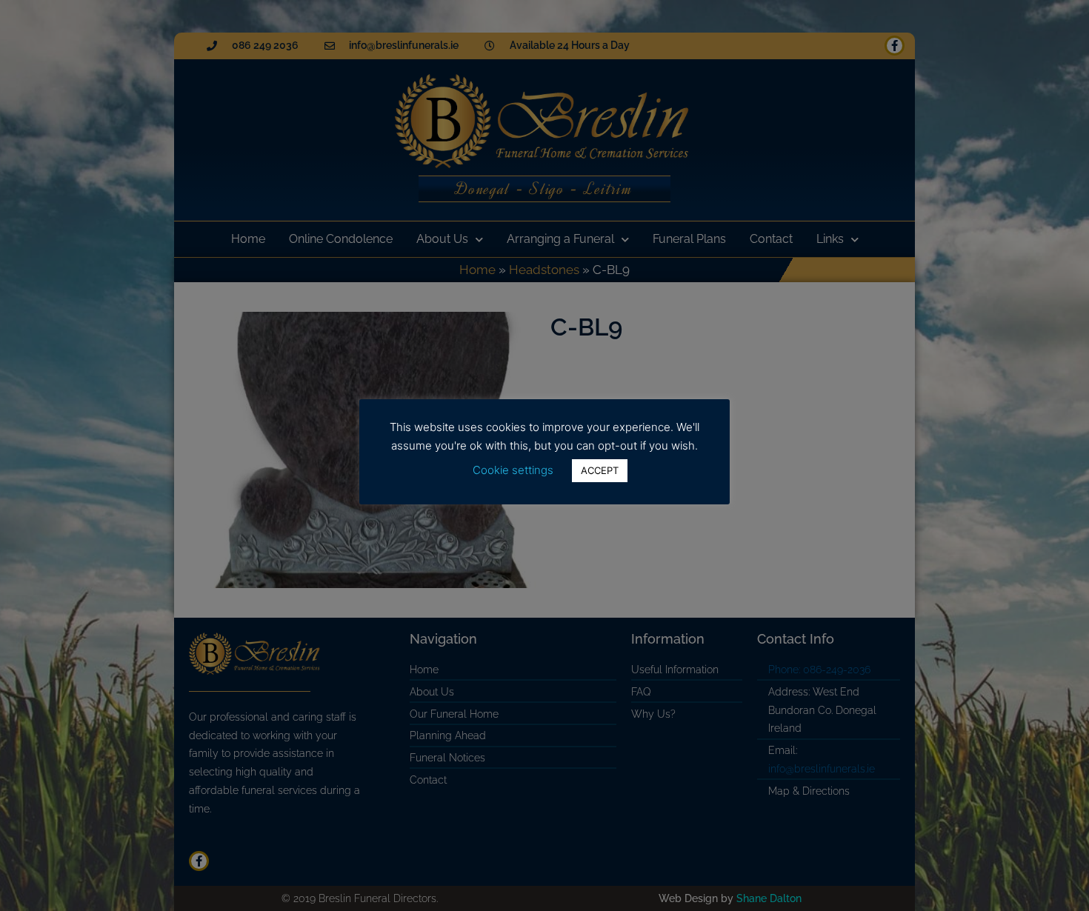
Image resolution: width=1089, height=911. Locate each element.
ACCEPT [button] (600, 470)
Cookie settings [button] (513, 470)
